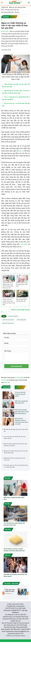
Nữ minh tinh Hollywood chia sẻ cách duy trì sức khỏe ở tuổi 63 (21, 421)
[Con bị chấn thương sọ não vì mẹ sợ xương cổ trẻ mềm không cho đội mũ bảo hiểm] (9, 293)
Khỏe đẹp (7, 382)
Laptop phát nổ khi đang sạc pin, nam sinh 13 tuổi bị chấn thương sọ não (8, 285)
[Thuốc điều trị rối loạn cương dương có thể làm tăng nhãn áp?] (15, 539)
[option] (15, 591)
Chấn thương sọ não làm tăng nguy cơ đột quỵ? (22, 284)
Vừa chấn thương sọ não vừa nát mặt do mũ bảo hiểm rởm (21, 299)
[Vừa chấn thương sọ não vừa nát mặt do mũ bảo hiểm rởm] (22, 293)
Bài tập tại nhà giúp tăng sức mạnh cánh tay (16, 430)
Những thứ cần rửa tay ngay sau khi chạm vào (14, 459)
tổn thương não (21, 319)
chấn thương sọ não (8, 319)
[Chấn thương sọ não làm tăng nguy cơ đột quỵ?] (22, 278)
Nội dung (7, 351)
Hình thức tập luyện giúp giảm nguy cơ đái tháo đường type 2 (21, 411)
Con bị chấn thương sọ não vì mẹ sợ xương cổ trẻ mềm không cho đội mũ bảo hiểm (9, 301)
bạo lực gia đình (13, 316)
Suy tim (17, 12)
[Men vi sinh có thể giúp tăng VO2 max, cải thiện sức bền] (9, 591)
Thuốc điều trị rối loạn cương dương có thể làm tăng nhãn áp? (14, 549)
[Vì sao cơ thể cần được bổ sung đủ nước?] (8, 395)
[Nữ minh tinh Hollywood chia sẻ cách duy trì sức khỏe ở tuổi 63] (8, 422)
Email (6, 343)
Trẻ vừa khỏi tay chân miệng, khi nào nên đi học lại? (14, 524)
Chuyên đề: (4, 7)
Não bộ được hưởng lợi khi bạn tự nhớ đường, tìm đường (15, 444)
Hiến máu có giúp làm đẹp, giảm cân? (21, 402)
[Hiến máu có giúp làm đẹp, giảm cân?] (8, 404)
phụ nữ (21, 151)
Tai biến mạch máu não (12, 9)
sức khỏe (23, 244)
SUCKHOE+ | (5, 31)
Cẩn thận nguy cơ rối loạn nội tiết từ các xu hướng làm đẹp (16, 466)
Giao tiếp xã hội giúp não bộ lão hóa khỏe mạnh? (15, 575)
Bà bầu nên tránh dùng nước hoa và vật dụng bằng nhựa (15, 451)
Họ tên (6, 337)
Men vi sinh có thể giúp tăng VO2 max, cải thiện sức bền (19, 590)
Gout (2, 9)
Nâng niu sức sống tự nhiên (17, 7)
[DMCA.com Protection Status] (15, 635)
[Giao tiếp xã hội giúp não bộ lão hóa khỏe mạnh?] (15, 564)
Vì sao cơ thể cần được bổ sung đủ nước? (20, 394)
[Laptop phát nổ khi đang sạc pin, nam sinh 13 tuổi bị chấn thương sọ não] (9, 278)
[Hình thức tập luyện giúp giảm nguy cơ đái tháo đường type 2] (8, 413)
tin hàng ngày (19, 377)
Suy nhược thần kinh (7, 12)
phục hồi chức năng (8, 323)
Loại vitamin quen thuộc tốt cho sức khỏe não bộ (14, 437)
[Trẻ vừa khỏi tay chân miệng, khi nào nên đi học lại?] (15, 513)
